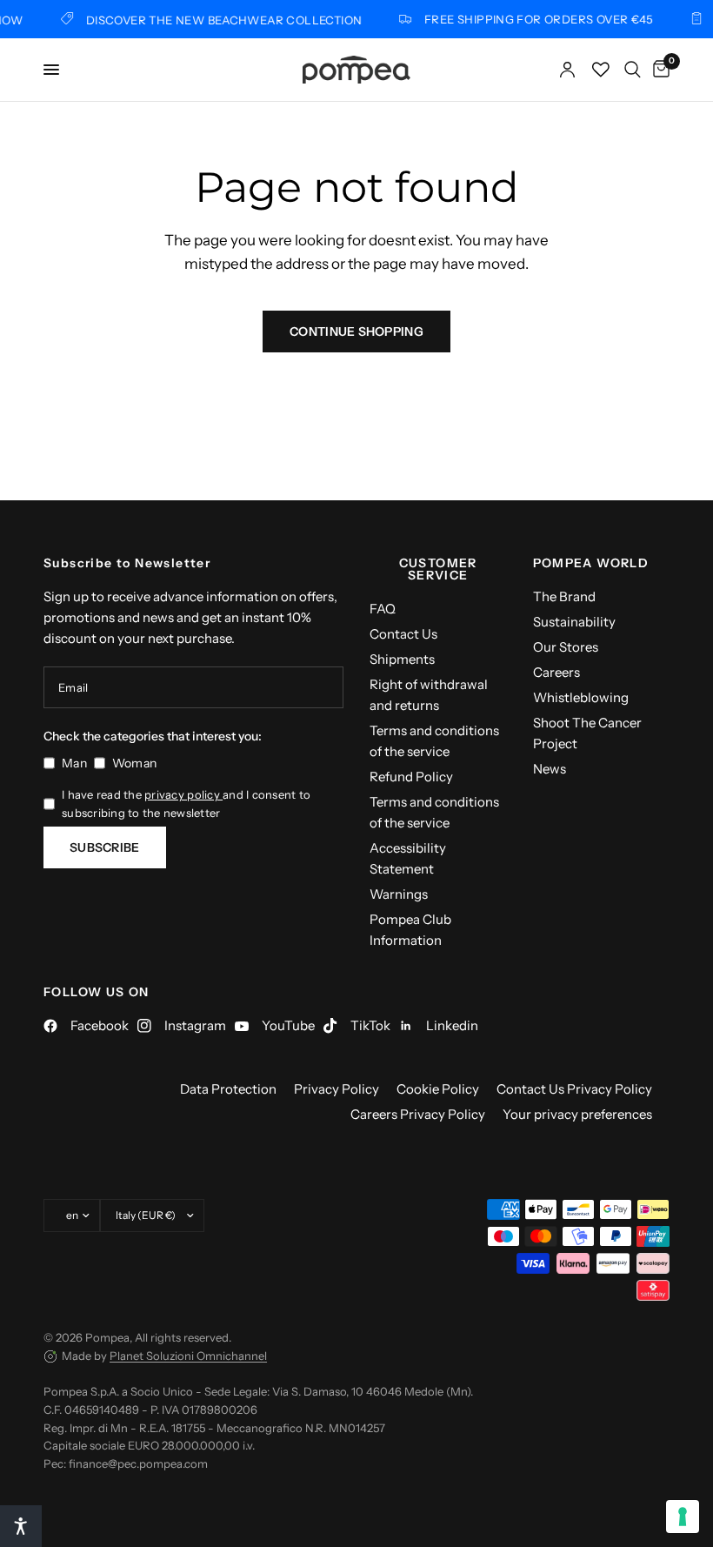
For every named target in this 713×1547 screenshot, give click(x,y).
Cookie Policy (437, 1089)
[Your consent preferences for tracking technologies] (682, 1516)
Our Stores (565, 647)
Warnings (399, 894)
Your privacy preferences (577, 1114)
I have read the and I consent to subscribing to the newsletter (186, 803)
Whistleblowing (581, 697)
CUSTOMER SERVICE (438, 569)
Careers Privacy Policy (417, 1114)
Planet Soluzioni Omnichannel (188, 1356)
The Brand (564, 596)
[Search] (632, 69)
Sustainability (574, 621)
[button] (21, 1526)
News (549, 768)
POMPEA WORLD (591, 563)
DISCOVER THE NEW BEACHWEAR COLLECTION (216, 19)
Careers (556, 672)
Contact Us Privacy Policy (574, 1089)
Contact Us (403, 634)
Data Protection (228, 1089)
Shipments (402, 659)
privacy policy (183, 794)
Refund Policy (411, 776)
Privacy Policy (336, 1089)
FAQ (383, 608)
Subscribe (105, 847)
